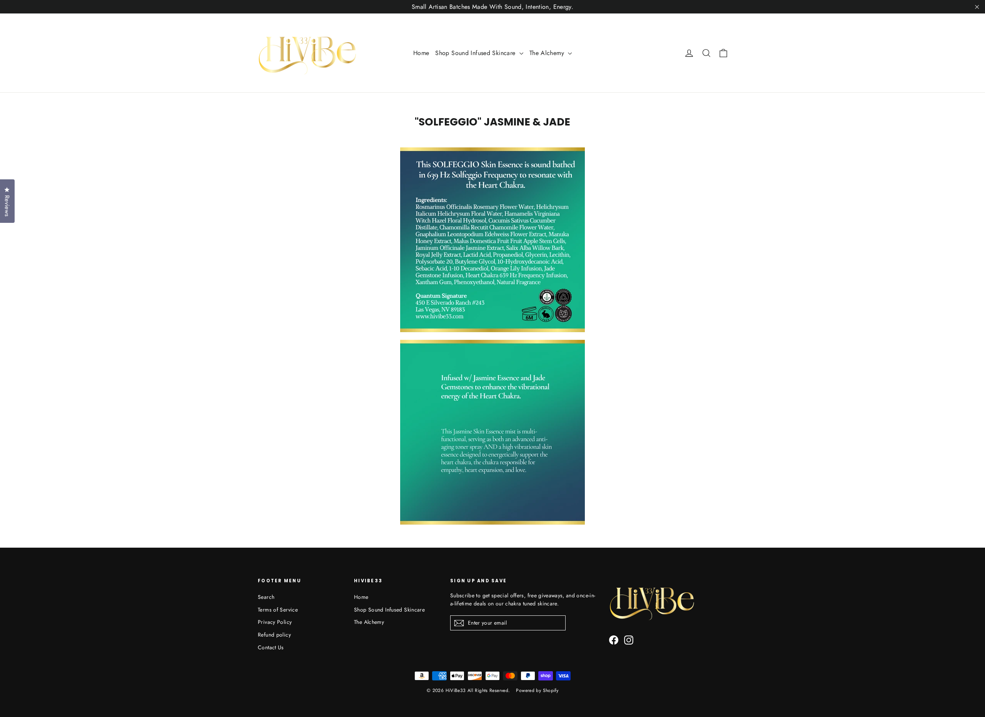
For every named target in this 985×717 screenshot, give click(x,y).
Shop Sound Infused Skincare (476, 52)
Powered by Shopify (537, 690)
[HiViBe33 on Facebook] (613, 640)
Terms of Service (278, 609)
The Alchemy (547, 52)
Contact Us (271, 647)
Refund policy (274, 634)
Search (266, 597)
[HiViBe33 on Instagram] (628, 640)
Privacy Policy (275, 622)
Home (421, 52)
